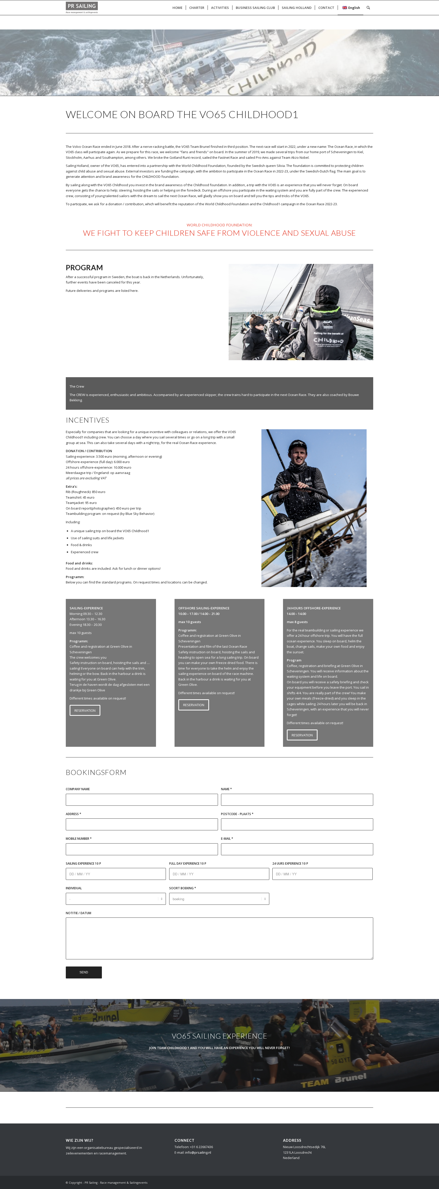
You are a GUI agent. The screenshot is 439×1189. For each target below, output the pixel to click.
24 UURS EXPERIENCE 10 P (290, 863)
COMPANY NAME (78, 789)
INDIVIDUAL (74, 888)
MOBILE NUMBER (79, 838)
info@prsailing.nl (198, 1152)
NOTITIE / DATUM (78, 913)
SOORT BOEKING (182, 888)
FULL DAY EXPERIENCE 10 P (187, 863)
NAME (226, 789)
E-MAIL (227, 838)
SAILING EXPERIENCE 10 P (83, 863)
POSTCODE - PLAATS (237, 814)
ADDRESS (73, 814)
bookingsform (96, 772)
